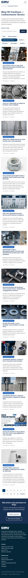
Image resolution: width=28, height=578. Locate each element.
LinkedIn (3, 564)
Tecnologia (14, 43)
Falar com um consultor (14, 518)
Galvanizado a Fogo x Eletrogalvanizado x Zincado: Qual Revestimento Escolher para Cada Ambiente (13, 252)
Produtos (3, 561)
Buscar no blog (5, 28)
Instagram (3, 566)
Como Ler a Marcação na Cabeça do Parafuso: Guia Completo (14, 104)
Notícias (5, 43)
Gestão (21, 40)
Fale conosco (4, 550)
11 (14, 494)
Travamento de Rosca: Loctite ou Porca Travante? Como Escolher (13, 360)
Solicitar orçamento (14, 514)
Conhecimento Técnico (9, 40)
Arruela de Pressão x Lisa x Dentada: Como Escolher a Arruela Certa (13, 324)
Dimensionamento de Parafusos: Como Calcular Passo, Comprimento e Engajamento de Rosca (14, 288)
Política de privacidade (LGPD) (8, 563)
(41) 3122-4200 (9, 548)
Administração (12, 36)
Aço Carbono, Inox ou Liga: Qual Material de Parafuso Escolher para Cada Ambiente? (14, 67)
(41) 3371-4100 (9, 546)
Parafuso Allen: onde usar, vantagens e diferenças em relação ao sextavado (14, 469)
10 (11, 494)
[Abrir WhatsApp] (25, 575)
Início (2, 6)
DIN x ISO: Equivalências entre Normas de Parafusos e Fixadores (13, 214)
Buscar (23, 31)
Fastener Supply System (7, 559)
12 (17, 494)
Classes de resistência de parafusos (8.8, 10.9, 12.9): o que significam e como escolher (14, 433)
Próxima (22, 494)
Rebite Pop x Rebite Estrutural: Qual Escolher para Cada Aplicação (14, 140)
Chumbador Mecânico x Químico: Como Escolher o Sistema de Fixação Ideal (14, 397)
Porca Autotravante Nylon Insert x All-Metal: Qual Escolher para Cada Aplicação (13, 177)
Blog (6, 6)
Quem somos (4, 558)
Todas (3, 36)
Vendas (22, 43)
